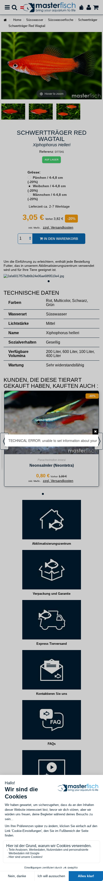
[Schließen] (95, 431)
